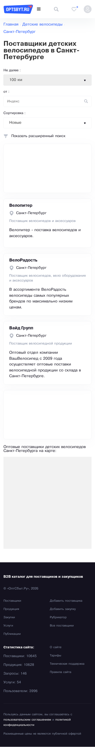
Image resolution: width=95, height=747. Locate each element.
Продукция (11, 609)
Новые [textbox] (15, 122)
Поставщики (12, 601)
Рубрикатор (58, 617)
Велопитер (21, 205)
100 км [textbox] (15, 80)
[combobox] (47, 80)
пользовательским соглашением (27, 719)
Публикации (12, 634)
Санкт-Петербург (19, 32)
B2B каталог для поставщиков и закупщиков (43, 576)
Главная (10, 24)
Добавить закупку (63, 609)
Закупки (9, 617)
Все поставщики (62, 625)
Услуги (8, 625)
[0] (74, 9)
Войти (88, 9)
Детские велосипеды (42, 24)
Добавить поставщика (66, 601)
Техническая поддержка (67, 664)
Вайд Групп (21, 328)
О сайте (55, 647)
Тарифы (55, 655)
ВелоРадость (23, 260)
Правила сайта (60, 672)
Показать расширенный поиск (38, 136)
